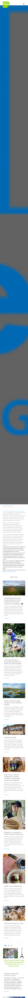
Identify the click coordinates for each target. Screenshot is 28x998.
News (12, 506)
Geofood (4, 506)
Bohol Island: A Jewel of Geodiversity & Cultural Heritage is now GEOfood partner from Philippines (14, 777)
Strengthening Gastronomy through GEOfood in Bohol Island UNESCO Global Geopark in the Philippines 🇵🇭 (14, 601)
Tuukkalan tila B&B (14, 739)
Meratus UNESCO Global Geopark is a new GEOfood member (14, 702)
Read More (6, 618)
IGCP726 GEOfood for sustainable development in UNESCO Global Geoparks (14, 652)
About (8, 506)
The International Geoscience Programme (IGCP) (13, 511)
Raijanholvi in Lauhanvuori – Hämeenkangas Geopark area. (14, 825)
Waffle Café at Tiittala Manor (14, 878)
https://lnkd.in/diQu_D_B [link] (10, 571)
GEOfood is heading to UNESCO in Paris (14, 968)
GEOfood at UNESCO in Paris (14, 923)
